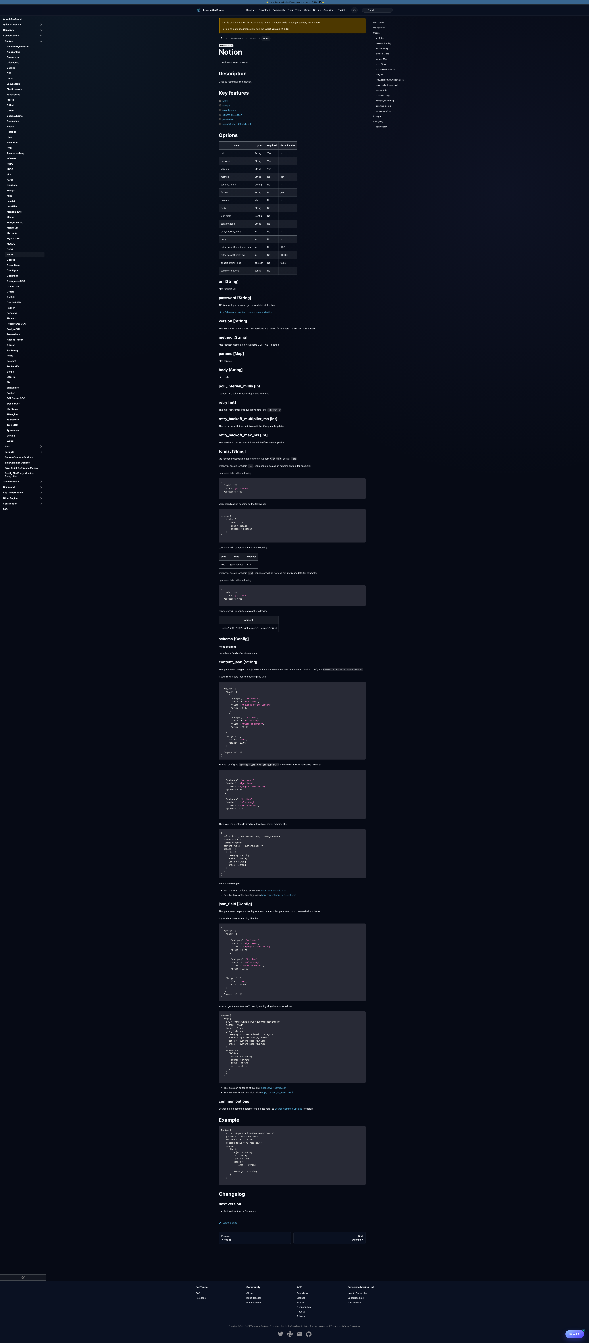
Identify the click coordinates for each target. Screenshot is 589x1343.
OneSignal (12, 270)
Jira (9, 174)
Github (10, 105)
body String (381, 64)
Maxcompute (14, 211)
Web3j (10, 440)
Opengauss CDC (16, 281)
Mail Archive (354, 1302)
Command (9, 487)
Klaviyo (11, 190)
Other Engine (10, 498)
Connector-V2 (11, 35)
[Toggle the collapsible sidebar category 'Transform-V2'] (41, 481)
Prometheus (13, 334)
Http (9, 147)
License (301, 1297)
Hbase (10, 126)
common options (383, 111)
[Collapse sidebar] (23, 1277)
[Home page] (222, 38)
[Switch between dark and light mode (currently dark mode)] (354, 10)
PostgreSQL (13, 329)
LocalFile (12, 206)
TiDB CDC (12, 424)
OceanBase (13, 265)
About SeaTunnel (12, 19)
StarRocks (12, 409)
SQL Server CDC (16, 398)
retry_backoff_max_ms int (388, 85)
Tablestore (13, 419)
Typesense (13, 430)
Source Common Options (19, 457)
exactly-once (229, 110)
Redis (10, 355)
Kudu (9, 195)
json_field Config (383, 106)
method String (382, 54)
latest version (272, 28)
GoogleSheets (15, 115)
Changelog (378, 121)
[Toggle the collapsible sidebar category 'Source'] (41, 41)
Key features (379, 28)
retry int (379, 74)
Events (300, 1302)
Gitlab (10, 110)
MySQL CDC (14, 238)
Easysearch (13, 83)
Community (279, 10)
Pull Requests (253, 1302)
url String (380, 38)
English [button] (341, 10)
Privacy (301, 1316)
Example (377, 116)
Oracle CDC (13, 286)
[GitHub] (309, 1336)
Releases (201, 1297)
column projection (232, 114)
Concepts (8, 30)
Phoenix (11, 318)
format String (382, 90)
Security (328, 10)
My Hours (12, 233)
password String (383, 43)
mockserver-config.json (273, 890)
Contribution (10, 503)
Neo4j (10, 249)
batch (225, 101)
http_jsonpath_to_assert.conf (277, 1092)
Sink (7, 446)
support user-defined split (236, 124)
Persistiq (12, 313)
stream (226, 105)
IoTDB (10, 163)
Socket (11, 393)
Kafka (10, 179)
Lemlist (11, 201)
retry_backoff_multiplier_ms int (390, 80)
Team (298, 10)
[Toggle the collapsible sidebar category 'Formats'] (41, 452)
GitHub (317, 10)
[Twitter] (280, 1336)
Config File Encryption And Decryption (20, 475)
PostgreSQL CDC (16, 323)
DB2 (9, 73)
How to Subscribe (357, 1293)
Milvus (10, 217)
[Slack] (290, 1336)
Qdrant (11, 345)
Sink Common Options (17, 462)
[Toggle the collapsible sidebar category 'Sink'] (41, 446)
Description (378, 22)
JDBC (10, 169)
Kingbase (12, 185)
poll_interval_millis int (385, 69)
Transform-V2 (11, 481)
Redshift (11, 361)
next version (381, 127)
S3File (10, 371)
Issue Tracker (253, 1297)
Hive (9, 137)
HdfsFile (11, 131)
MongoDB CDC (15, 222)
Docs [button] (249, 10)
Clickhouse (13, 62)
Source (9, 41)
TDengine (12, 414)
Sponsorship (304, 1307)
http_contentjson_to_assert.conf (278, 895)
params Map (381, 59)
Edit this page (230, 1222)
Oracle (10, 291)
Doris (10, 78)
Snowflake (13, 387)
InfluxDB (11, 158)
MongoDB (12, 227)
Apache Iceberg (16, 153)
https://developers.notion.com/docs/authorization (245, 312)
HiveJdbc (12, 142)
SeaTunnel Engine (13, 492)
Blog (290, 10)
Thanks (301, 1311)
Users (307, 10)
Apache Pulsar (15, 339)
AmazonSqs (13, 51)
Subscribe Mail (356, 1297)
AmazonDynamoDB (18, 46)
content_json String (385, 101)
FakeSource (13, 94)
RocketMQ (13, 366)
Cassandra (13, 57)
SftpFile (11, 376)
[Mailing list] (299, 1336)
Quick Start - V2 (12, 24)
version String (382, 48)
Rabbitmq (12, 350)
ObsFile (11, 259)
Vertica (11, 435)
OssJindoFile (14, 302)
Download (264, 10)
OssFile (11, 297)
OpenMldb (13, 275)
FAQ (5, 509)
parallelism (228, 119)
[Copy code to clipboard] (361, 482)
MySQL (11, 243)
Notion (10, 254)
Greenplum (13, 121)
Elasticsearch (14, 89)
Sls (8, 382)
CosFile (11, 67)
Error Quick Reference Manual (21, 468)
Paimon (11, 307)
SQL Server (13, 403)
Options (377, 33)
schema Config (383, 95)
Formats (9, 451)
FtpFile (10, 99)
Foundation (303, 1293)
